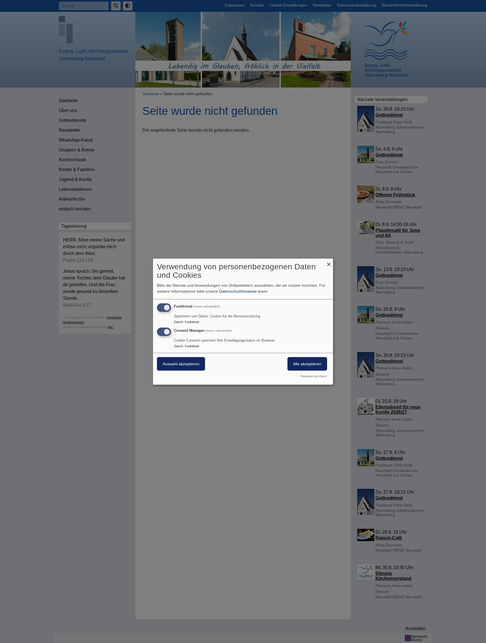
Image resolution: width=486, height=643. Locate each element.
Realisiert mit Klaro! (314, 376)
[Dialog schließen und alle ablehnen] (329, 261)
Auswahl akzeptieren (181, 364)
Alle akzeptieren (307, 364)
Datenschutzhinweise (238, 291)
